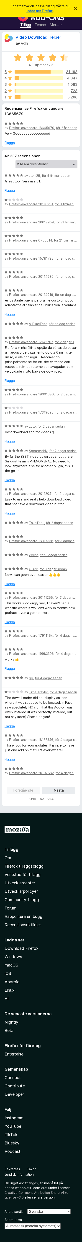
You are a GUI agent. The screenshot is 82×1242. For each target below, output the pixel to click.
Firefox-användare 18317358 (31, 541)
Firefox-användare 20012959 (31, 222)
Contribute (15, 1086)
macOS (11, 965)
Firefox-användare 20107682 (31, 773)
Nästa (59, 790)
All (7, 998)
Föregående (23, 790)
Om (8, 857)
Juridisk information (19, 1174)
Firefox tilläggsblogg (24, 866)
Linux (10, 990)
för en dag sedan (68, 258)
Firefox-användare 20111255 (31, 597)
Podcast (12, 1151)
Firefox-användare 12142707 (31, 342)
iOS (8, 973)
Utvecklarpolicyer (21, 891)
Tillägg (25, 24)
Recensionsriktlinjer (23, 924)
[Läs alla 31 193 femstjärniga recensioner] (39, 72)
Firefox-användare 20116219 (31, 204)
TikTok (11, 1134)
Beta (9, 1030)
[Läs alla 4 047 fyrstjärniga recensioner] (39, 78)
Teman (40, 24)
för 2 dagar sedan (68, 342)
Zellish (33, 555)
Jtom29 (34, 175)
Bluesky (12, 1143)
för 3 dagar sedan (53, 555)
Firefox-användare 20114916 (31, 295)
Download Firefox (21, 948)
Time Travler (38, 692)
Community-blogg (22, 899)
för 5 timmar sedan (56, 175)
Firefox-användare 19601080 (31, 394)
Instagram (14, 1117)
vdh (24, 43)
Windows (13, 956)
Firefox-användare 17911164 (31, 635)
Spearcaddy (38, 451)
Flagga (10, 143)
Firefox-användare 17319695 (31, 412)
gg (31, 678)
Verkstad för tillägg (23, 874)
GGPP (33, 569)
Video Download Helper (38, 37)
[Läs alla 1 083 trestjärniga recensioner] (39, 84)
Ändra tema (13, 1220)
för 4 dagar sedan (68, 635)
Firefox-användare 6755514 (30, 240)
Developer (14, 1094)
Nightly (11, 1022)
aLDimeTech (38, 324)
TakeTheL (36, 523)
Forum (10, 908)
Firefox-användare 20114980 (31, 276)
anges (33, 1183)
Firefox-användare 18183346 (31, 740)
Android (12, 981)
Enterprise (14, 1054)
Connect (13, 1077)
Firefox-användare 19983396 (31, 654)
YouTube (13, 1126)
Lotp (32, 426)
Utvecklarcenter (20, 883)
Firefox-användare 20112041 (31, 493)
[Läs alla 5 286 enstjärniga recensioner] (39, 97)
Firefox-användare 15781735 (31, 258)
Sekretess (12, 1169)
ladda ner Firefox (39, 11)
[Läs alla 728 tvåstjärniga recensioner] (39, 91)
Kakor (31, 1169)
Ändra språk (14, 1211)
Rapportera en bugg (23, 916)
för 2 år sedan (66, 128)
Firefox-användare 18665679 (31, 128)
